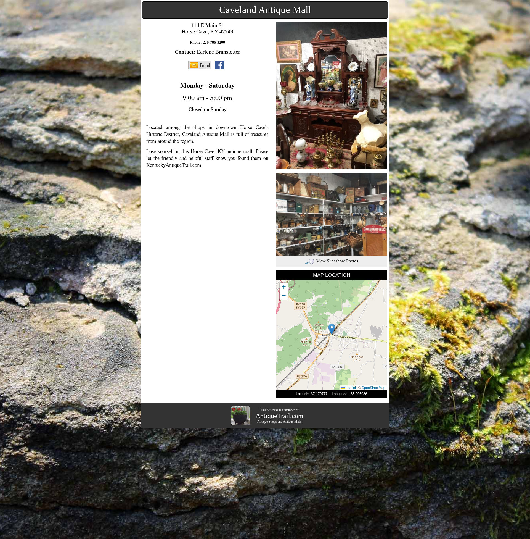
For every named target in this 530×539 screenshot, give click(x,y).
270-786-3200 (214, 42)
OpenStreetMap (373, 387)
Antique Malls (292, 422)
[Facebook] (221, 65)
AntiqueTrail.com (279, 415)
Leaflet (350, 387)
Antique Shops (267, 422)
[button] (331, 329)
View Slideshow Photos (337, 261)
